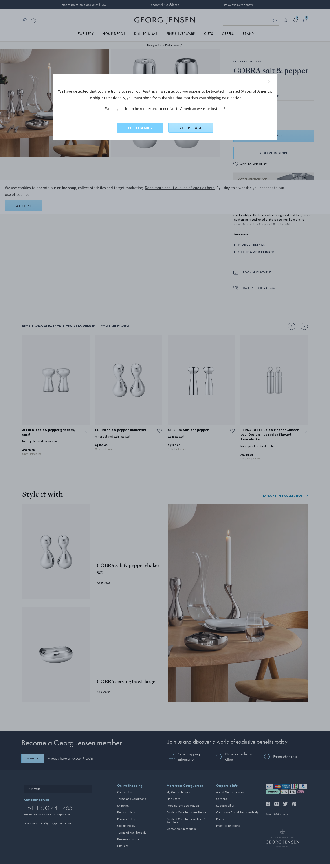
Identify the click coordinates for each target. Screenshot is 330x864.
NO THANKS (140, 127)
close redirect (269, 81)
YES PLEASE (190, 127)
